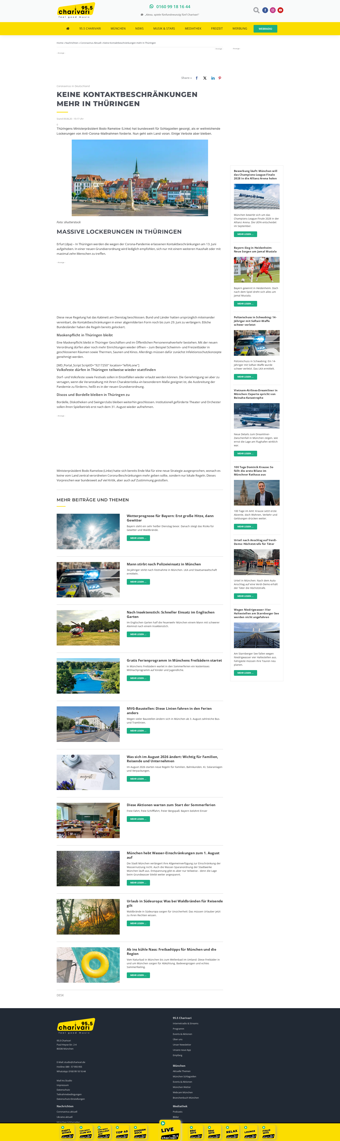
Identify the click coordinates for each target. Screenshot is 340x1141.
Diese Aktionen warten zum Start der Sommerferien (171, 805)
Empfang (177, 1055)
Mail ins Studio (64, 1080)
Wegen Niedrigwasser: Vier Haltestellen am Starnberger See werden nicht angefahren (256, 613)
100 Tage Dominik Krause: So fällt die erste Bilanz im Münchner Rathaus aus (253, 470)
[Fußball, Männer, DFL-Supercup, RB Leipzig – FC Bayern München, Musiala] (257, 258)
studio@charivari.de (74, 1062)
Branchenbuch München (186, 1097)
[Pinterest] (219, 78)
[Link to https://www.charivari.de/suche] (256, 10)
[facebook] (265, 10)
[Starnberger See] (257, 624)
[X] (204, 78)
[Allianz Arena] (257, 185)
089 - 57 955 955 (74, 1066)
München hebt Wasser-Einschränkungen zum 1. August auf (173, 855)
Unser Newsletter (182, 1044)
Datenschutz (63, 1089)
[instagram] (273, 10)
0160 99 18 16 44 (77, 1071)
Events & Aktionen (182, 1034)
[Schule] (88, 804)
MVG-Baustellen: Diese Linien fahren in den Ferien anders (169, 710)
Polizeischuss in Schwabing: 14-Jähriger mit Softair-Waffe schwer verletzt (255, 320)
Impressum (63, 1085)
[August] (88, 756)
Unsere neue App (182, 1049)
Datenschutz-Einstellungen (71, 1098)
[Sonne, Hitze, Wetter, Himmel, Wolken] (88, 515)
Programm (178, 1028)
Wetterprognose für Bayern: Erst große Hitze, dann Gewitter (170, 518)
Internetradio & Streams (185, 1023)
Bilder (176, 1117)
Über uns (177, 1039)
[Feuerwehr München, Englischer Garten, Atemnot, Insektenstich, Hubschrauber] (88, 612)
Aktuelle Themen (182, 1071)
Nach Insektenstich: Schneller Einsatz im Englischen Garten (170, 614)
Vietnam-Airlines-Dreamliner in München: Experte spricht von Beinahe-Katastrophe (256, 393)
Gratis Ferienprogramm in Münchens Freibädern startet (174, 660)
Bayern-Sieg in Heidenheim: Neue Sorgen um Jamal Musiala (255, 249)
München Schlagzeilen (184, 1076)
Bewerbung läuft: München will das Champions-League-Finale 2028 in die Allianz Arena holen (255, 174)
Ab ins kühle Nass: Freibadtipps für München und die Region (171, 951)
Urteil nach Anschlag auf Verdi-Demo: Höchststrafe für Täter (255, 542)
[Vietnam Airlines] (257, 405)
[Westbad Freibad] (88, 660)
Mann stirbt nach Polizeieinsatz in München (164, 564)
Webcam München (183, 1092)
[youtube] (280, 10)
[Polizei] (88, 563)
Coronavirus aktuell (67, 1111)
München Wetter (182, 1087)
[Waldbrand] (88, 900)
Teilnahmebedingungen (69, 1094)
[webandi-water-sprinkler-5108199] (88, 852)
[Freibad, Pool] (88, 949)
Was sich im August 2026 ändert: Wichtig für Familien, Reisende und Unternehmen (172, 758)
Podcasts (177, 1111)
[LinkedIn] (212, 78)
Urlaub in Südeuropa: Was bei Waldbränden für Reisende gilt (175, 903)
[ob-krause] (257, 481)
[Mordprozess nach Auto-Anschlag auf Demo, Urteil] (257, 551)
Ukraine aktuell (64, 1117)
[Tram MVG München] (88, 708)
